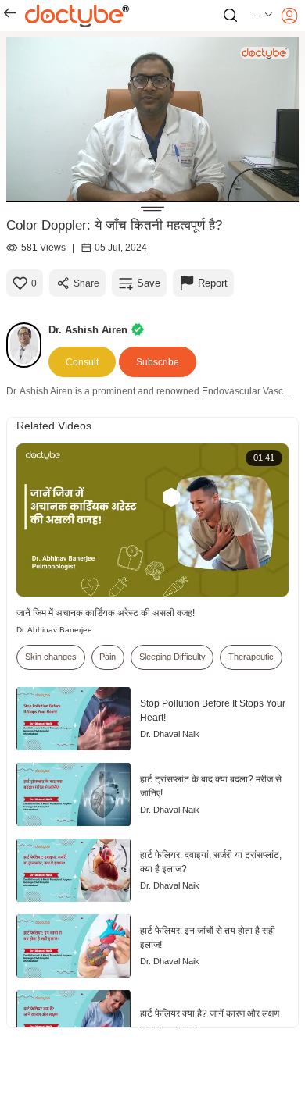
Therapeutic (251, 656)
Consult (82, 362)
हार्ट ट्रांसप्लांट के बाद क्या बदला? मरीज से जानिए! (211, 786)
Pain (107, 656)
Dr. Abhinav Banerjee (54, 629)
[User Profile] (289, 15)
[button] (263, 15)
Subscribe (157, 362)
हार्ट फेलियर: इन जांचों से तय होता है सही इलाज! (207, 937)
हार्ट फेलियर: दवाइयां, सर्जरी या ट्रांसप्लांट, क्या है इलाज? (211, 861)
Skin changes (51, 656)
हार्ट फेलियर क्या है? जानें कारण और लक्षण (209, 1013)
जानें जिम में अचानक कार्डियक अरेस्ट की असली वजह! (105, 612)
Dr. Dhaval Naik (169, 734)
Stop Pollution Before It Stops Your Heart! (212, 710)
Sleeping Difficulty (172, 656)
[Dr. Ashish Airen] (27, 345)
